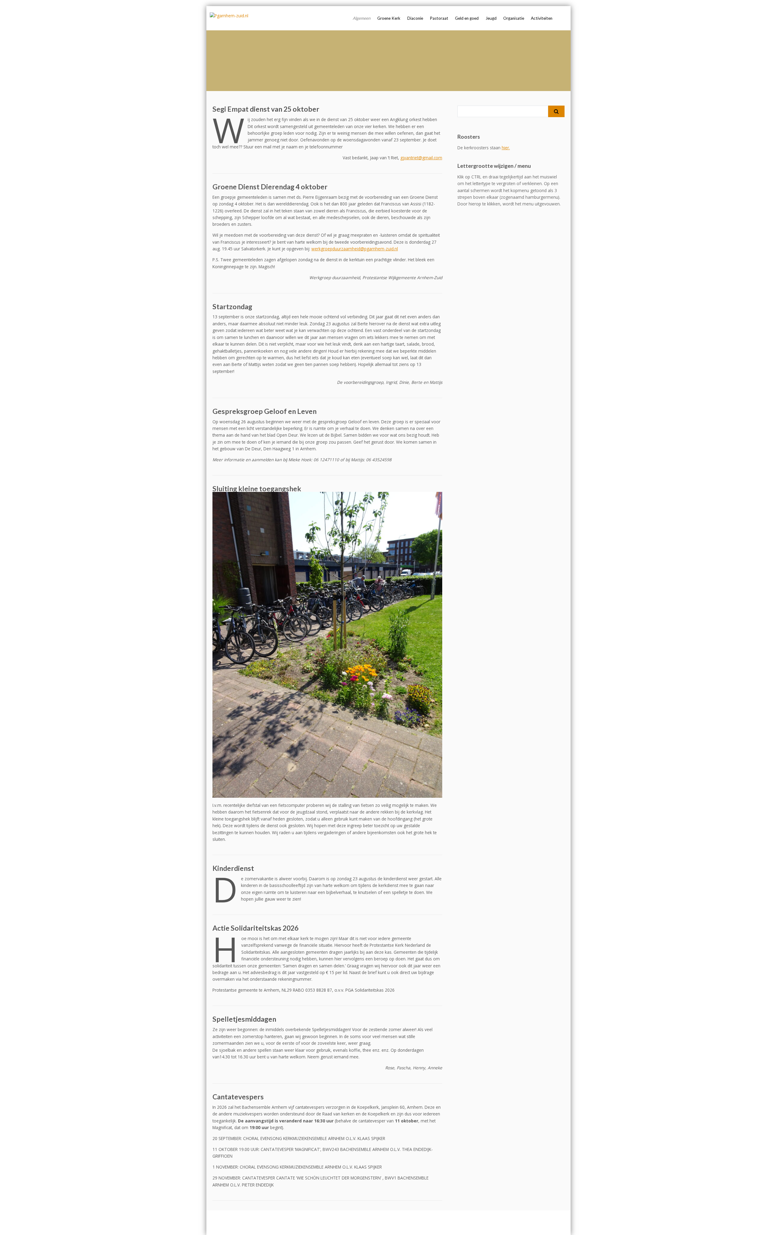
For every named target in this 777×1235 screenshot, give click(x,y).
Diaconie (415, 18)
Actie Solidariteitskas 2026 (255, 928)
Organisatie (513, 18)
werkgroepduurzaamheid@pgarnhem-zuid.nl (354, 249)
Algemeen (362, 18)
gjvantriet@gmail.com (421, 158)
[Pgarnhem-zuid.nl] (229, 15)
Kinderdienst (233, 868)
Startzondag (232, 306)
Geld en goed (467, 18)
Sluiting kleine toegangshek (256, 488)
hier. (506, 148)
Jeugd (491, 18)
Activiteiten (541, 18)
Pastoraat (439, 18)
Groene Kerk (388, 18)
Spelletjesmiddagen (244, 1019)
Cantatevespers (238, 1096)
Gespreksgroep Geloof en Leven (264, 411)
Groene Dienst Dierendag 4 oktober (269, 186)
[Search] (556, 111)
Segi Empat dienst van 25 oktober (265, 109)
